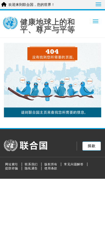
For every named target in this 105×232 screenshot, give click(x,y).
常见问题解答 (74, 164)
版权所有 (50, 164)
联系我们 (31, 164)
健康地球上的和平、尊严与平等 (47, 25)
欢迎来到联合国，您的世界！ (31, 5)
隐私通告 (31, 168)
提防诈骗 (11, 168)
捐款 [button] (92, 146)
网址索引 (11, 164)
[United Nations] (10, 23)
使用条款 (50, 168)
